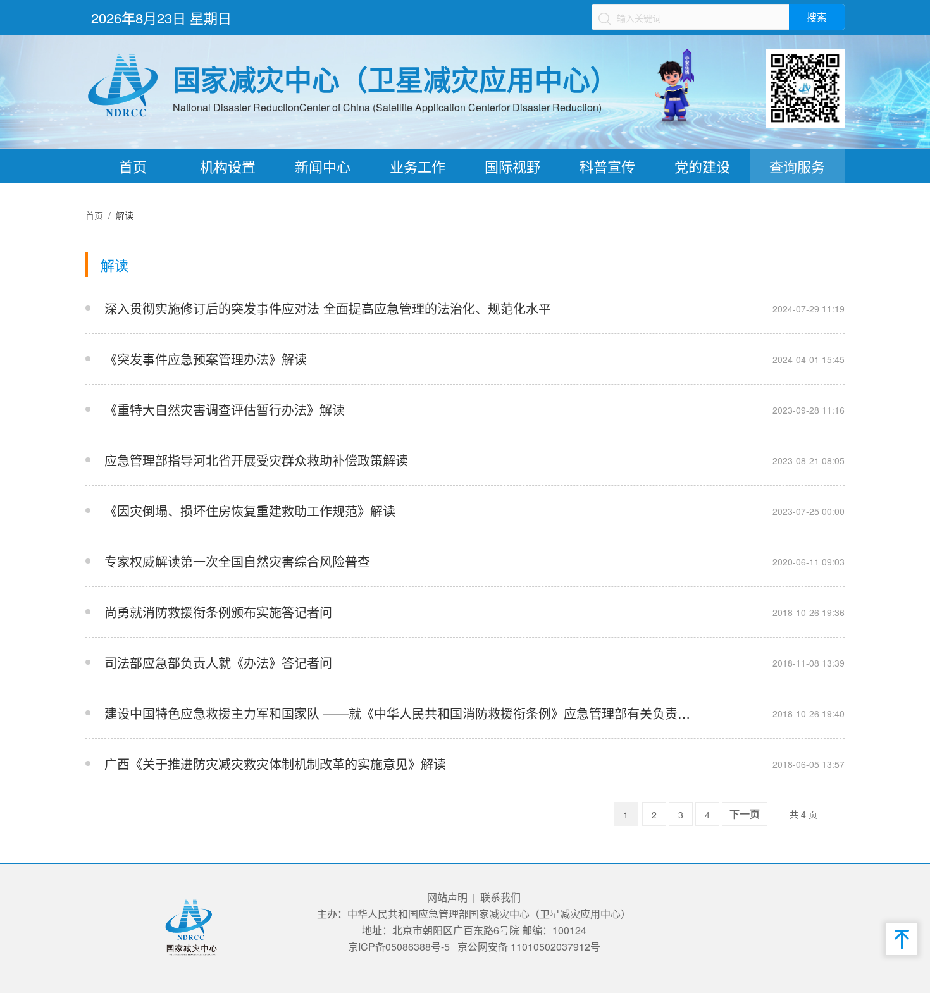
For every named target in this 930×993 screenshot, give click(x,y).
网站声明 (447, 897)
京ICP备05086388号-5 (399, 946)
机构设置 (228, 166)
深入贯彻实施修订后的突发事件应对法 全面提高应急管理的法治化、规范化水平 (327, 308)
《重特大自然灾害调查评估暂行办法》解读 (224, 409)
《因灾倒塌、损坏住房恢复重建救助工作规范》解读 (249, 511)
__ (702, 308)
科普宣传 (607, 166)
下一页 (744, 814)
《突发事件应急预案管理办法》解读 (205, 359)
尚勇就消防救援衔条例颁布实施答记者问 (218, 612)
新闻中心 (322, 166)
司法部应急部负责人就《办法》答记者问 (218, 662)
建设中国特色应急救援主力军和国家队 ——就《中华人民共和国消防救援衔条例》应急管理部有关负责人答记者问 (400, 713)
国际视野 (512, 166)
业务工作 (417, 166)
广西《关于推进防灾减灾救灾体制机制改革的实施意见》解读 (275, 764)
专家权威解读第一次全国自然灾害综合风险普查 (237, 561)
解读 (124, 215)
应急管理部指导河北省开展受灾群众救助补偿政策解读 (256, 460)
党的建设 (702, 166)
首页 (133, 166)
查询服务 (797, 166)
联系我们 (500, 897)
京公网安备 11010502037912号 (528, 946)
